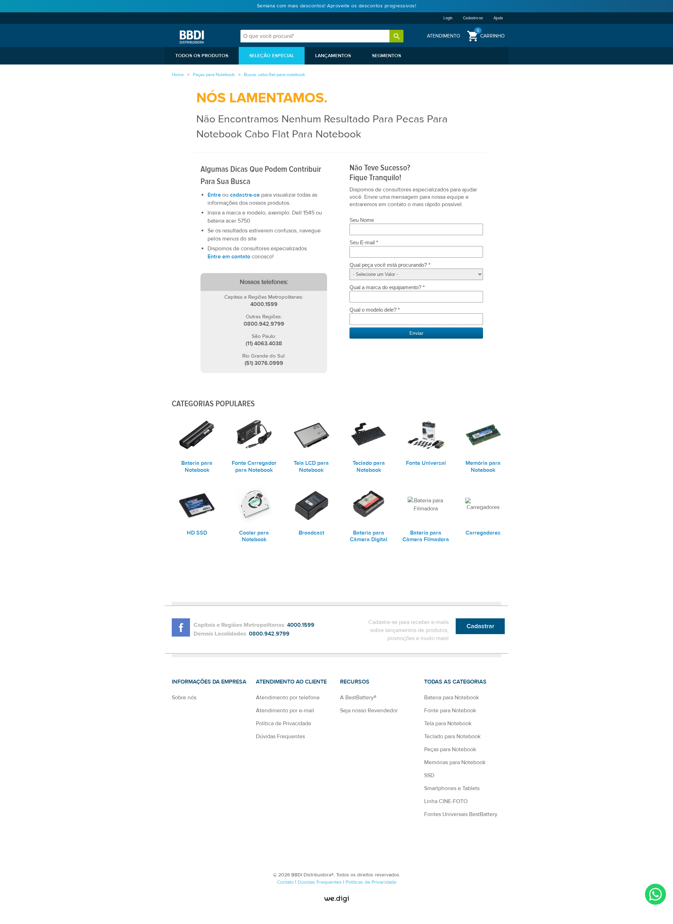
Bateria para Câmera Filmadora (425, 536)
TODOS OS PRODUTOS (201, 56)
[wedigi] (336, 899)
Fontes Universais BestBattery (460, 814)
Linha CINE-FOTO (446, 801)
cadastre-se (245, 194)
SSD (429, 775)
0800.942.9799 (264, 323)
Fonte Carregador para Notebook (254, 466)
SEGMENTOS (386, 56)
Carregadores (483, 533)
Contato (286, 882)
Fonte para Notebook (450, 710)
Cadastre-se (473, 18)
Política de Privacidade (283, 723)
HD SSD (197, 533)
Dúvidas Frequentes (280, 736)
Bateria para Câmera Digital (368, 536)
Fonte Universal (426, 463)
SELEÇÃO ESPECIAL (271, 56)
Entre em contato (229, 256)
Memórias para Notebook (454, 762)
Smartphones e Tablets (452, 788)
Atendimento (443, 36)
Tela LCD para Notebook (311, 466)
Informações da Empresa (209, 681)
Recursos (354, 681)
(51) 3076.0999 (264, 363)
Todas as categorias (455, 681)
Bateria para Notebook (196, 466)
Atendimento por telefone (288, 697)
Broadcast (311, 533)
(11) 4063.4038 (264, 343)
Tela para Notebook (447, 723)
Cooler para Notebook (254, 536)
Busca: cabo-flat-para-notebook (274, 74)
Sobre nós (184, 697)
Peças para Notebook (214, 74)
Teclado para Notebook (369, 466)
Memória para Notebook (483, 466)
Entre (214, 194)
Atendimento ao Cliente (291, 681)
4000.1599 (264, 304)
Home (178, 74)
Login (448, 18)
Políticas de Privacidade (371, 882)
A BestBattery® (358, 697)
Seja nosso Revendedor (369, 710)
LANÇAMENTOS (333, 56)
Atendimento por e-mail (285, 710)
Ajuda (498, 18)
